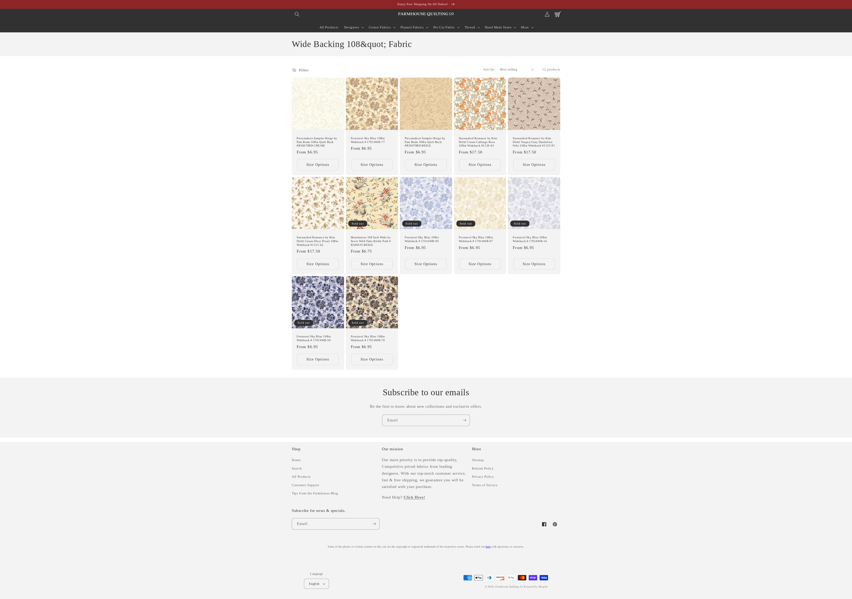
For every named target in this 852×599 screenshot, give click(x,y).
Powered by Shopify (536, 586)
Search (297, 468)
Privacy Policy (483, 476)
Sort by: (489, 69)
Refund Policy (483, 468)
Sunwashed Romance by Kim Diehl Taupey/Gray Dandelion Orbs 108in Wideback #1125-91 (534, 142)
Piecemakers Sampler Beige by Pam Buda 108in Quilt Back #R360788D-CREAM (317, 142)
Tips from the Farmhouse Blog (315, 493)
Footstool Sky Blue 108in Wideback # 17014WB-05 (422, 239)
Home (296, 460)
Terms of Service (485, 485)
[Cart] (557, 14)
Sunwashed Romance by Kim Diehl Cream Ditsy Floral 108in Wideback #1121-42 (317, 241)
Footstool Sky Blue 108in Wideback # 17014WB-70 (368, 338)
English (314, 583)
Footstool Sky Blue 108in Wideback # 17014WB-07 (476, 239)
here (488, 546)
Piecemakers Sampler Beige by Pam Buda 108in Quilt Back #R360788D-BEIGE (425, 142)
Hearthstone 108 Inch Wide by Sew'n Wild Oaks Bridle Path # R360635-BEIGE (371, 241)
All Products (301, 476)
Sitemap (478, 460)
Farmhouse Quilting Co (509, 586)
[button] (297, 14)
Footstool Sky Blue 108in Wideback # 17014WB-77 (368, 140)
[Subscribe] (464, 420)
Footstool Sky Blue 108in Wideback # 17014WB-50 (314, 338)
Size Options (317, 164)
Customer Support (305, 485)
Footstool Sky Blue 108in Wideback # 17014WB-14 (530, 239)
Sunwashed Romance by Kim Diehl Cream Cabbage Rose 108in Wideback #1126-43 (478, 142)
